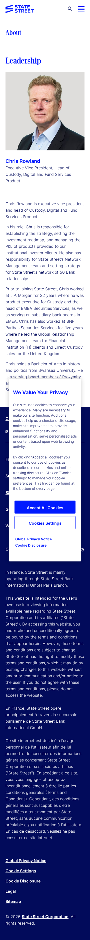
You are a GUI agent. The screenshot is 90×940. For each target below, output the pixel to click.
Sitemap (13, 901)
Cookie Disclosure (23, 880)
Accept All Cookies (45, 507)
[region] (45, 470)
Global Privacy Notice (26, 860)
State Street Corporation (45, 916)
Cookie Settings (21, 870)
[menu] (81, 9)
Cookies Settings (45, 522)
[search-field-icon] (70, 9)
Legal (11, 891)
